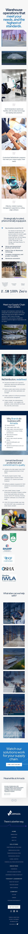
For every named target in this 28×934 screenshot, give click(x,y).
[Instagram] (11, 911)
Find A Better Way (14, 764)
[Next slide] (15, 800)
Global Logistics (14, 859)
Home (14, 831)
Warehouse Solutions (14, 850)
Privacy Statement (14, 919)
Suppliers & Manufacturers (14, 871)
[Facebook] (17, 911)
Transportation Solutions (14, 853)
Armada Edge (14, 834)
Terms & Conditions (14, 917)
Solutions (14, 844)
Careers (14, 897)
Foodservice (14, 868)
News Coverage (14, 887)
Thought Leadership (14, 878)
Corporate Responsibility (14, 900)
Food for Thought (14, 881)
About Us (14, 840)
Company (14, 891)
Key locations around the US (14, 228)
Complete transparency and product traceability (14, 255)
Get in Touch (14, 907)
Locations (14, 837)
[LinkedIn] (14, 911)
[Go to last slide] (12, 800)
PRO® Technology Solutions (14, 847)
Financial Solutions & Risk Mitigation (14, 861)
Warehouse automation (12, 258)
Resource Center (14, 884)
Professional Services (14, 856)
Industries (14, 866)
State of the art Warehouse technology (14, 251)
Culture (14, 894)
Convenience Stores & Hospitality (14, 874)
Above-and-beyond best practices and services (13, 247)
